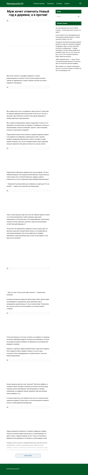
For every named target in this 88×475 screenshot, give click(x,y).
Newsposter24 (15, 3)
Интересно (50, 3)
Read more (28, 455)
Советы (67, 3)
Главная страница (39, 3)
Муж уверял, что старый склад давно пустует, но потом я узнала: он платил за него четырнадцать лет (68, 68)
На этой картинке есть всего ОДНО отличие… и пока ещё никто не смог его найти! (68, 30)
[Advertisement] (28, 61)
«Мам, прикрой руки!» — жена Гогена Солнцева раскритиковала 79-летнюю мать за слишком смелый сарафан (68, 61)
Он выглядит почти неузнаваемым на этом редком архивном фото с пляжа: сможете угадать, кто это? (68, 37)
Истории (59, 3)
